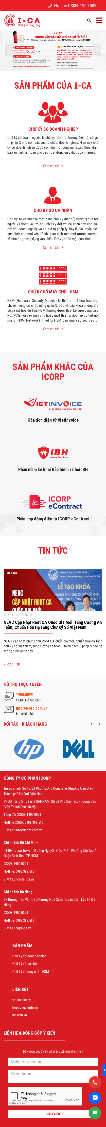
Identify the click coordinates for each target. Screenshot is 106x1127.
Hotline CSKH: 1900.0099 (76, 5)
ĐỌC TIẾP (13, 665)
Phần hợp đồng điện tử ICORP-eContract (53, 518)
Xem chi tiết (51, 166)
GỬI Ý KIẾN (53, 1114)
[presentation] (9, 50)
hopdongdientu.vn (25, 1007)
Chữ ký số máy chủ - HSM (30, 971)
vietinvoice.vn (22, 1000)
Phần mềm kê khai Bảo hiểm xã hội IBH (53, 469)
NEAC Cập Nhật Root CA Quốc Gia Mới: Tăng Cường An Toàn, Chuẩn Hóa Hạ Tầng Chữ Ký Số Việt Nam (53, 625)
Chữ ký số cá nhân (25, 964)
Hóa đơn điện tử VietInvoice (53, 420)
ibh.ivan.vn (19, 1015)
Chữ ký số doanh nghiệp (29, 956)
